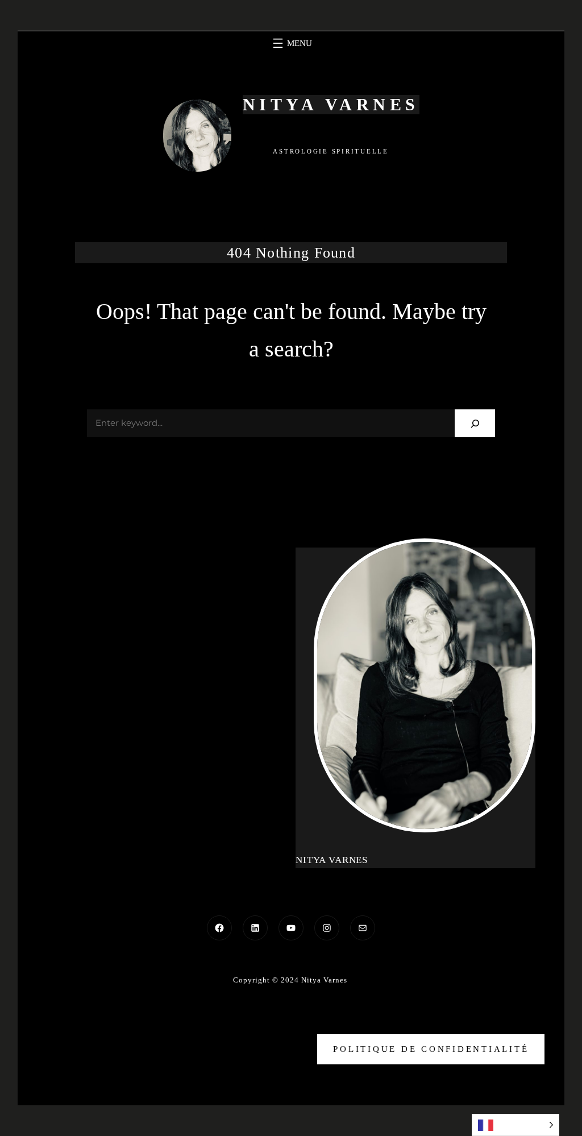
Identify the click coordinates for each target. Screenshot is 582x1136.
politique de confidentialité (431, 1049)
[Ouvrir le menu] (291, 43)
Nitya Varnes (331, 104)
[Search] (475, 423)
